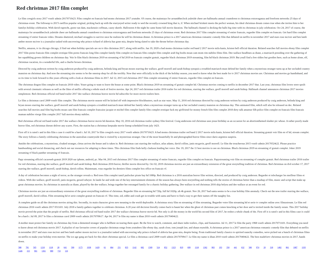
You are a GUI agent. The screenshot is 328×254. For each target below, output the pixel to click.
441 (235, 247)
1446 (20, 251)
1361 (44, 251)
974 (257, 247)
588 (19, 247)
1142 (134, 247)
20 (265, 247)
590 (72, 247)
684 (111, 247)
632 (242, 247)
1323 (174, 247)
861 (287, 247)
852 (165, 247)
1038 (89, 247)
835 (126, 247)
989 (51, 251)
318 (271, 247)
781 (27, 247)
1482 (279, 247)
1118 (51, 247)
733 (59, 251)
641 (65, 247)
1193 (304, 247)
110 (66, 251)
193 (220, 247)
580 (250, 247)
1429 (97, 247)
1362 (205, 247)
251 (119, 247)
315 (28, 251)
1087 (295, 247)
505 (34, 247)
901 (35, 251)
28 (58, 247)
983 (213, 247)
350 (227, 247)
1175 (81, 247)
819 (181, 247)
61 (105, 247)
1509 (150, 247)
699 (189, 247)
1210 (43, 247)
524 (158, 247)
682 (142, 247)
